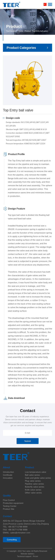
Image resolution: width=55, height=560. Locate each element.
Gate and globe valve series (38, 478)
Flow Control (9, 500)
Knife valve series (33, 490)
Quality (7, 495)
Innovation (8, 478)
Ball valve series (32, 475)
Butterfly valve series (34, 487)
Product (28, 31)
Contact (7, 516)
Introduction (8, 472)
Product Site (8, 509)
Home (20, 31)
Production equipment (13, 503)
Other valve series (33, 492)
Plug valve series (33, 481)
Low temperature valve (35, 472)
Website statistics (27, 554)
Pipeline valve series (34, 484)
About (6, 467)
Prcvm (35, 556)
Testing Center (9, 506)
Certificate (7, 475)
